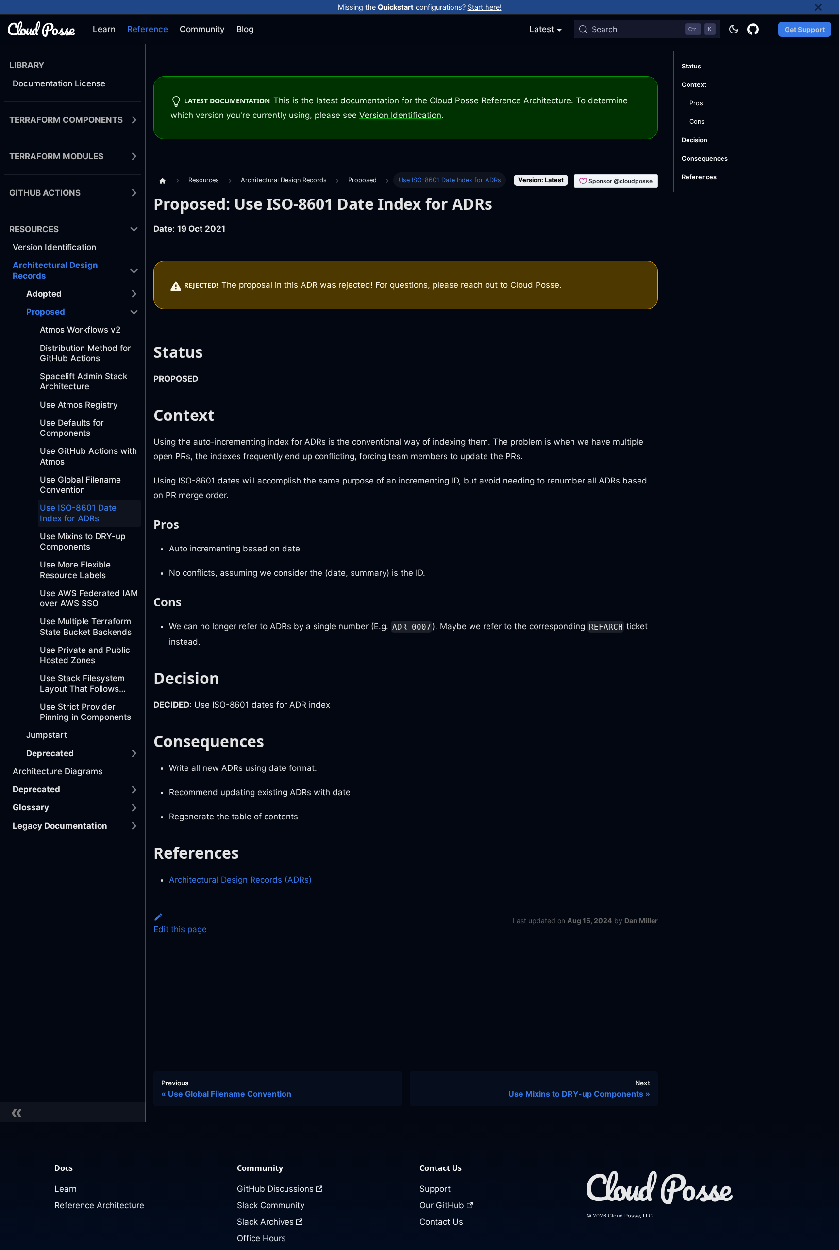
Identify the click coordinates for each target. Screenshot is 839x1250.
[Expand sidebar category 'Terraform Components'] (134, 120)
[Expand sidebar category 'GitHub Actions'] (134, 193)
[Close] (827, 7)
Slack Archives (265, 1222)
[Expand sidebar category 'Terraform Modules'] (134, 157)
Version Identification (400, 115)
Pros (696, 103)
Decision (694, 140)
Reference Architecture (99, 1205)
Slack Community (270, 1205)
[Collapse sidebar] (73, 1112)
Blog (245, 29)
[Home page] (162, 180)
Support (435, 1189)
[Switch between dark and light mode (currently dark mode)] (733, 29)
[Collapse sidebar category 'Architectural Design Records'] (134, 270)
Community (202, 29)
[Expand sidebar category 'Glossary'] (134, 808)
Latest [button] (541, 29)
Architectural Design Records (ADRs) (240, 879)
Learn (104, 29)
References (699, 177)
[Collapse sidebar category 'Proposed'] (134, 312)
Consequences (705, 158)
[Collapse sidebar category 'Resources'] (134, 229)
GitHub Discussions (275, 1189)
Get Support (805, 29)
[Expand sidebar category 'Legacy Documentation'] (134, 826)
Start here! (485, 7)
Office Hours (261, 1238)
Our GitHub (442, 1205)
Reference (147, 29)
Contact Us (441, 1222)
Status (691, 66)
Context (694, 84)
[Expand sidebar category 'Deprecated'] (134, 754)
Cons (697, 121)
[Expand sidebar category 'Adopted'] (134, 294)
